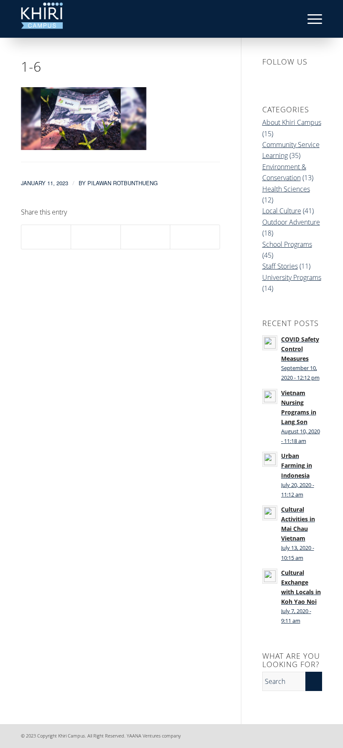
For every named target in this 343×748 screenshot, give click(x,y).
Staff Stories (280, 266)
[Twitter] (303, 734)
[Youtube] (316, 734)
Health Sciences (286, 189)
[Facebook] (265, 734)
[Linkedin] (278, 734)
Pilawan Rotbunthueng (122, 183)
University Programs (291, 277)
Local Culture (281, 210)
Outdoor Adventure (291, 222)
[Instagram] (290, 734)
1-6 (31, 66)
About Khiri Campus (291, 122)
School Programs (287, 244)
